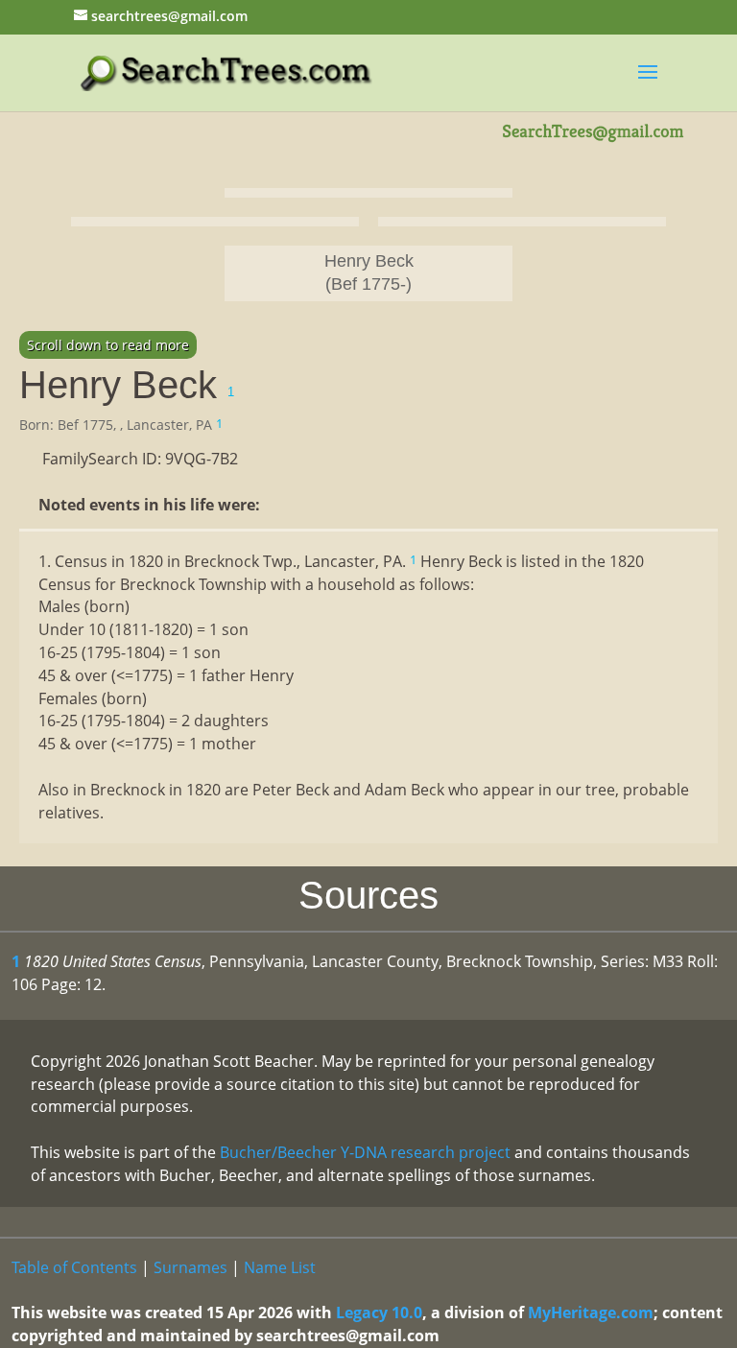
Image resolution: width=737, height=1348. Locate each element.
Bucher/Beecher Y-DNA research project (365, 1152)
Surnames (190, 1267)
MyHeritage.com (591, 1312)
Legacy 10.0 (379, 1312)
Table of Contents (74, 1267)
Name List (280, 1267)
